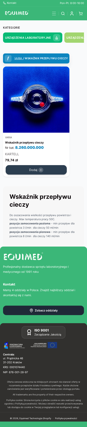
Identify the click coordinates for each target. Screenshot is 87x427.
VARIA (18, 58)
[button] (54, 13)
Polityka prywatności (66, 418)
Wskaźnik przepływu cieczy (24, 142)
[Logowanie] (72, 13)
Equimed (24, 418)
